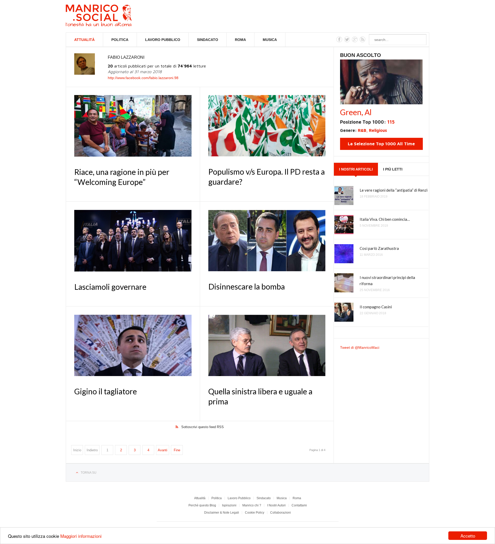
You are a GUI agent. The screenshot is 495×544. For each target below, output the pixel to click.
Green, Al (356, 112)
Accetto (467, 535)
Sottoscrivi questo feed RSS (202, 427)
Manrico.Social (110, 16)
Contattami (299, 505)
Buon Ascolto (360, 55)
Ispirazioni (229, 505)
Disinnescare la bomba (246, 286)
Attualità (84, 40)
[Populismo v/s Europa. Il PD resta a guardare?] (266, 125)
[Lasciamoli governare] (133, 240)
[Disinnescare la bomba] (266, 240)
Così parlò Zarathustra (379, 248)
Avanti (162, 450)
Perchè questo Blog (202, 505)
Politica (119, 40)
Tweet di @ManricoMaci (359, 347)
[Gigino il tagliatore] (133, 345)
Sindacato (207, 40)
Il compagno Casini (376, 306)
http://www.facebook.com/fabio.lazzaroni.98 (143, 78)
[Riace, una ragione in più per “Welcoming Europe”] (133, 126)
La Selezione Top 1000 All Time (381, 143)
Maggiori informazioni (81, 536)
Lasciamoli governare (110, 286)
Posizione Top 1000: (367, 122)
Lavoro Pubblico (162, 40)
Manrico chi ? (251, 505)
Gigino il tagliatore (105, 391)
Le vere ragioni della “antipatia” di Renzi (393, 190)
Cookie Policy (254, 512)
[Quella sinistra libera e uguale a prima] (266, 345)
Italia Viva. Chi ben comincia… (385, 219)
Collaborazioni (280, 512)
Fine (177, 450)
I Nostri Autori (276, 505)
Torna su (88, 472)
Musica (270, 40)
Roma (240, 40)
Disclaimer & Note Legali (221, 512)
